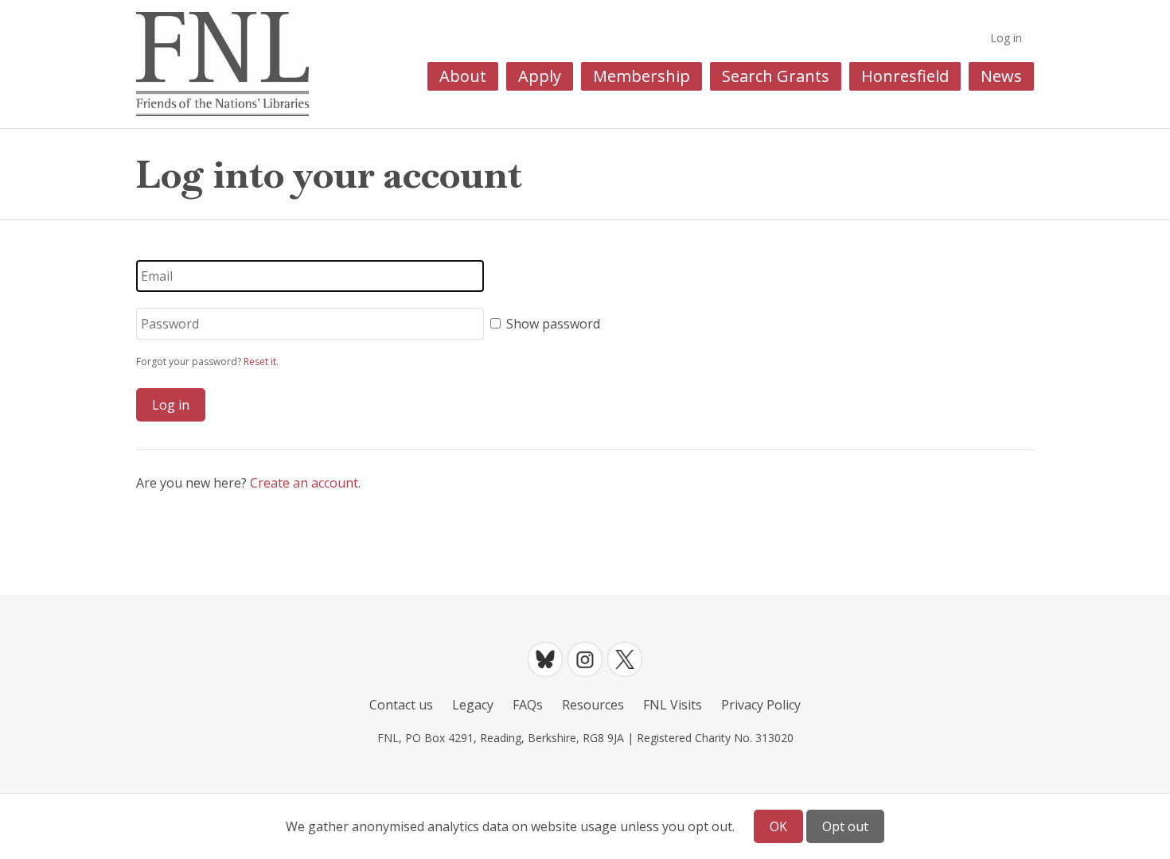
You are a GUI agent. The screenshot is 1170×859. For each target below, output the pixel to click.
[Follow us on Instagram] (585, 659)
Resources (593, 704)
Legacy (472, 704)
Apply (539, 76)
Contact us (401, 704)
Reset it (260, 361)
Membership (641, 76)
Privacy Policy (761, 704)
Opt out (845, 826)
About (462, 76)
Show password (553, 323)
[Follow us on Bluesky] (545, 659)
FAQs (528, 704)
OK (778, 826)
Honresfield (905, 76)
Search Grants (775, 76)
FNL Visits (672, 704)
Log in (1006, 37)
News (1001, 76)
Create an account (304, 483)
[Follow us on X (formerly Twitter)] (625, 659)
